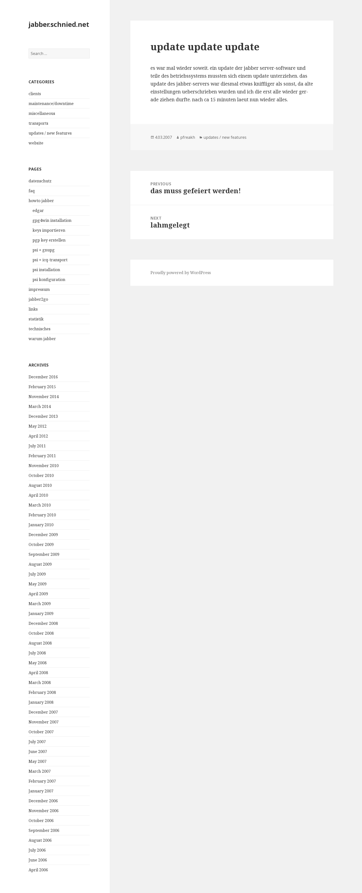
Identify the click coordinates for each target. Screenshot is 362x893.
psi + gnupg (44, 250)
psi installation (46, 269)
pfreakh (187, 137)
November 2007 (44, 722)
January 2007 (41, 791)
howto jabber (41, 200)
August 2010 (40, 485)
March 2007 (40, 771)
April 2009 (38, 593)
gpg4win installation (52, 220)
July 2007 (37, 741)
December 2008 (43, 623)
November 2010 (44, 465)
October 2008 (41, 633)
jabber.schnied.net (59, 24)
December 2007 (43, 712)
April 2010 (38, 495)
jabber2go (38, 299)
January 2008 (41, 702)
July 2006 (37, 850)
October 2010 (41, 475)
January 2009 (41, 613)
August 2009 (40, 564)
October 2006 (41, 820)
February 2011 (42, 455)
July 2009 (37, 574)
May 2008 (38, 662)
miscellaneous (42, 113)
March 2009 (40, 603)
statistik (36, 319)
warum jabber (42, 338)
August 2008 (40, 643)
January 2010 (41, 524)
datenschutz (40, 181)
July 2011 (37, 446)
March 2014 (40, 406)
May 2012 (38, 426)
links (33, 309)
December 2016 (43, 377)
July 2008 (37, 653)
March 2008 (40, 682)
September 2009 (44, 554)
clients (35, 93)
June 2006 (38, 860)
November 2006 (44, 810)
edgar (38, 210)
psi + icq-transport (50, 260)
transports (38, 123)
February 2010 (42, 515)
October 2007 (41, 732)
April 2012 (38, 436)
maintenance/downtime (51, 103)
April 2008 (38, 672)
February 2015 (42, 386)
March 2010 (40, 505)
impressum (39, 289)
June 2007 (38, 751)
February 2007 (42, 781)
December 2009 (43, 534)
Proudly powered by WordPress (180, 272)
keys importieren (49, 230)
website (36, 143)
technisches (39, 329)
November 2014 (44, 396)
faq (32, 190)
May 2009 (38, 584)
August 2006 (40, 840)
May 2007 (38, 761)
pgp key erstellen (49, 240)
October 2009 (41, 544)
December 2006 (43, 801)
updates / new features (50, 133)
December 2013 (43, 416)
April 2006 (38, 870)
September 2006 (44, 830)
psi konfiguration (49, 279)
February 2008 (42, 692)
